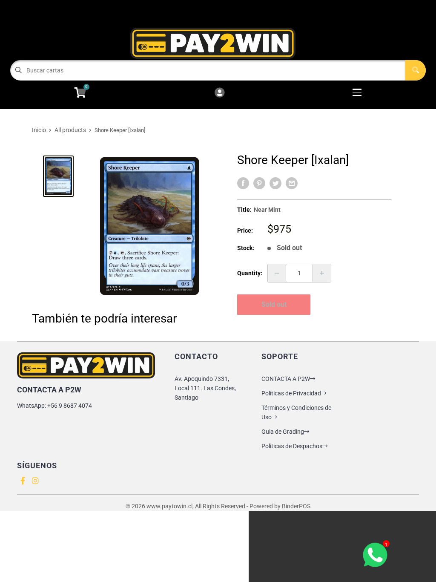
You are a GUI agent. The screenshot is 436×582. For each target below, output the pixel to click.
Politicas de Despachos (291, 446)
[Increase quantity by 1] (322, 273)
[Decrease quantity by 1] (277, 273)
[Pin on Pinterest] (259, 183)
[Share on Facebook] (243, 183)
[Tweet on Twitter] (275, 183)
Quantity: (249, 273)
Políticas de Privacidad (291, 393)
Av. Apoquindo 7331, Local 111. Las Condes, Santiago (205, 388)
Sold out (274, 304)
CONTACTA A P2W (285, 378)
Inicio (39, 130)
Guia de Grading (282, 431)
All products (70, 130)
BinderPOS (296, 506)
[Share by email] (292, 183)
